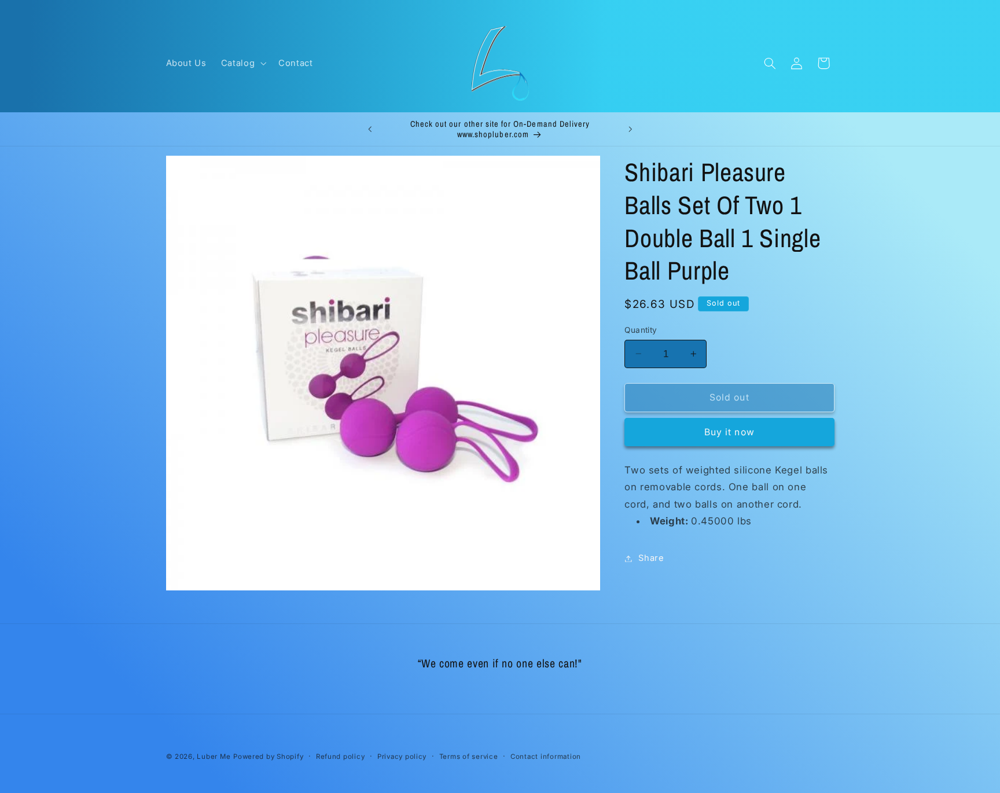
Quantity (640, 330)
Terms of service (468, 756)
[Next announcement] (630, 129)
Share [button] (651, 558)
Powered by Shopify (268, 756)
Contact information (545, 756)
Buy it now (729, 432)
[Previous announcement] (370, 129)
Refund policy (340, 756)
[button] (242, 63)
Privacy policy (402, 756)
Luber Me (213, 756)
